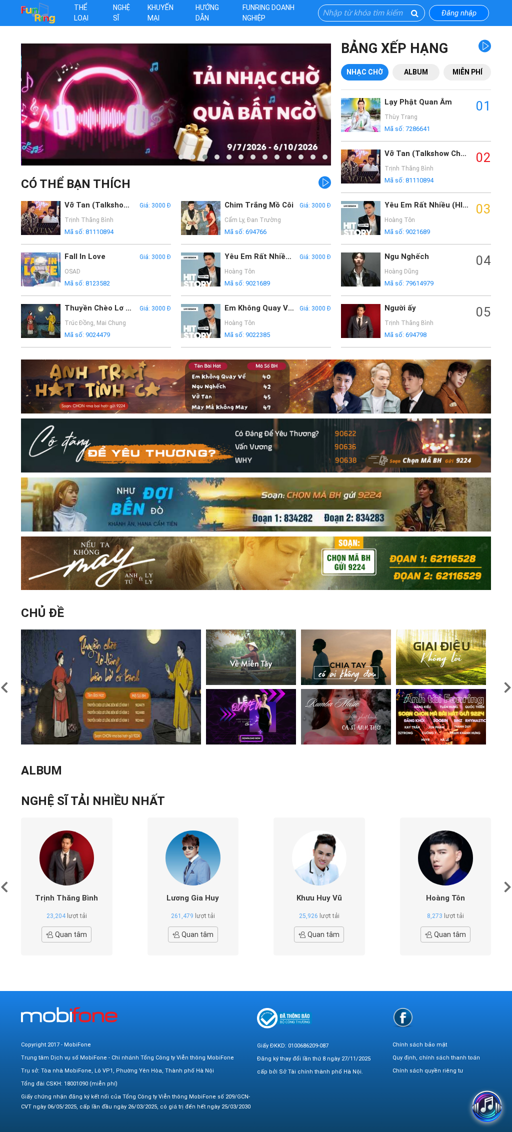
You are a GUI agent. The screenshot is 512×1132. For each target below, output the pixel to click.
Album (416, 72)
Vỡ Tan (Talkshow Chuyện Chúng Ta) (99, 205)
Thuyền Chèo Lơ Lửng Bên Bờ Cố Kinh (99, 308)
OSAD (72, 271)
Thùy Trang (401, 117)
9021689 (258, 283)
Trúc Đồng (79, 323)
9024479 (98, 334)
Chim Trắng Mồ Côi (259, 205)
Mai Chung (111, 323)
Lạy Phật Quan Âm (418, 102)
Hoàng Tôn (239, 271)
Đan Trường (264, 220)
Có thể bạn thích (75, 184)
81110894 (100, 232)
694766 (256, 232)
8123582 (98, 283)
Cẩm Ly (234, 220)
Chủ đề (42, 613)
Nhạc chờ (364, 72)
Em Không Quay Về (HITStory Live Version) (259, 308)
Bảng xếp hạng (394, 48)
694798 (416, 334)
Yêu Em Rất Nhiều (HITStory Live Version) (259, 256)
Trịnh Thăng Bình (89, 220)
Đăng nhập (459, 13)
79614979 (420, 283)
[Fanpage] (403, 1017)
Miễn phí (467, 72)
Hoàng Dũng (401, 271)
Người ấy (400, 308)
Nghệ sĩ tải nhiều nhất (93, 801)
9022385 (258, 334)
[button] (181, 157)
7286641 (418, 128)
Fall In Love (85, 256)
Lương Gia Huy (192, 898)
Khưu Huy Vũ (319, 898)
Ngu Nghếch (406, 256)
